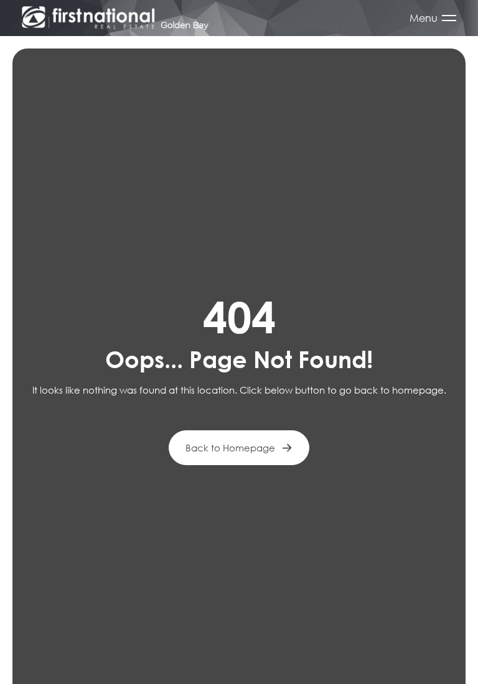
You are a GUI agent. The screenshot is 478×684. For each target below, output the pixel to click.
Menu (424, 18)
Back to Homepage (230, 447)
